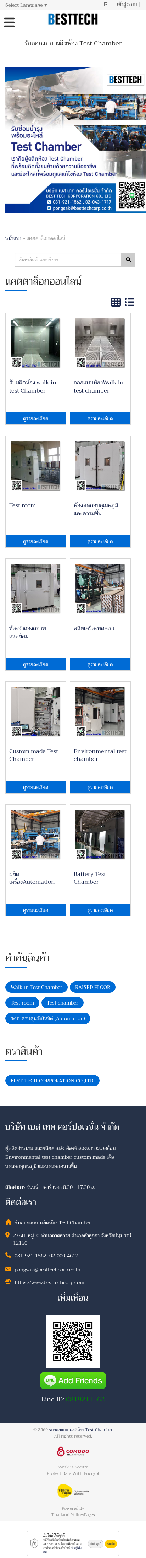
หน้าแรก (13, 238)
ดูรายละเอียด (35, 418)
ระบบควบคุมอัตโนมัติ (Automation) (48, 1018)
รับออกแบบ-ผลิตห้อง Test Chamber (81, 1429)
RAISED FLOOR (92, 987)
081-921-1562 (30, 1255)
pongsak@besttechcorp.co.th (47, 1269)
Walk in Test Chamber (36, 987)
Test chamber (62, 1003)
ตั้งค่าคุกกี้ (95, 1543)
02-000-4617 (63, 1255)
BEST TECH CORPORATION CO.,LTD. (52, 1080)
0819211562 (85, 1399)
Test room (22, 1003)
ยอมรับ (111, 1543)
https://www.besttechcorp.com (49, 1282)
